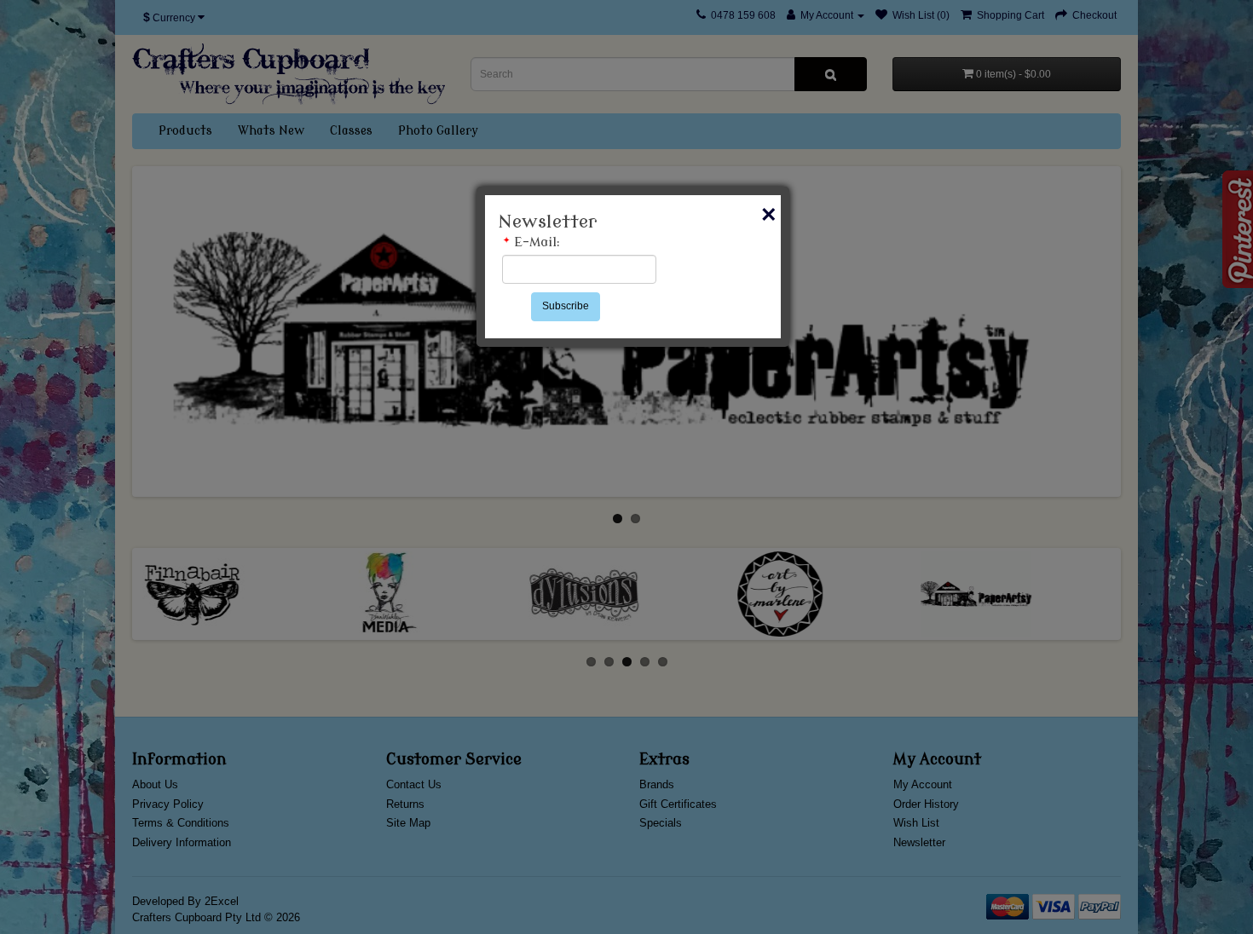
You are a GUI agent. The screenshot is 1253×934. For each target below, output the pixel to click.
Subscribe (565, 306)
